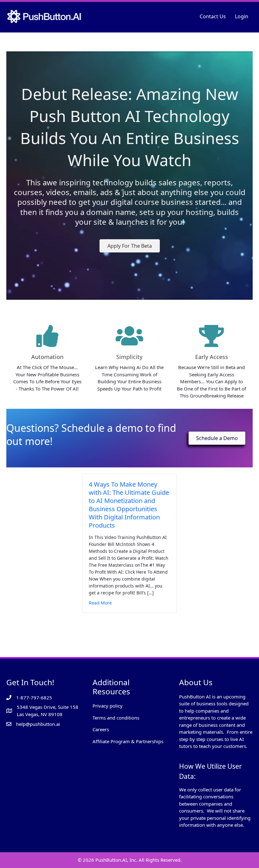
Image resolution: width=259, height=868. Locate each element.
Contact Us (213, 16)
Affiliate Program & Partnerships (128, 741)
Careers (101, 729)
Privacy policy (108, 706)
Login (241, 16)
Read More (100, 602)
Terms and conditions (116, 718)
